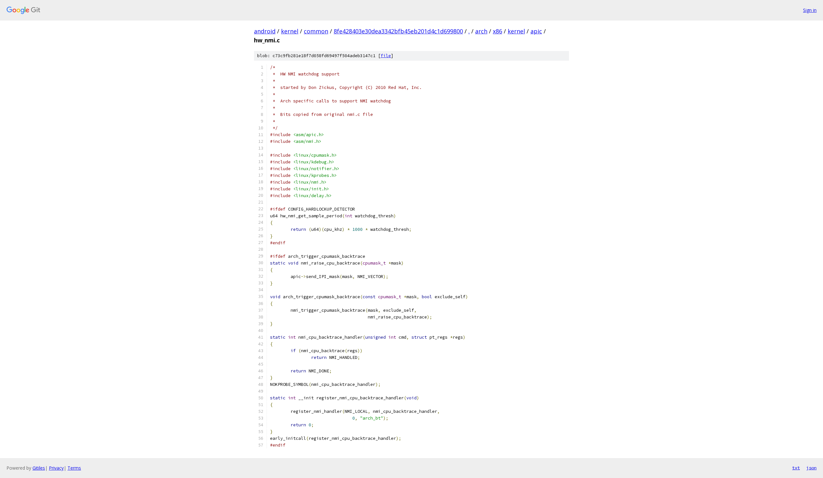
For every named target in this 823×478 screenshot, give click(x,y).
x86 (497, 31)
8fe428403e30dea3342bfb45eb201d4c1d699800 (398, 31)
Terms (74, 468)
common (316, 31)
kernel (289, 31)
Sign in (810, 10)
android (265, 31)
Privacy (56, 468)
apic (536, 31)
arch (481, 31)
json (811, 468)
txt (796, 468)
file (386, 55)
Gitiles (38, 468)
